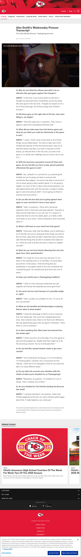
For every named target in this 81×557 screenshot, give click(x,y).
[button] (40, 65)
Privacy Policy (40, 524)
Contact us (40, 531)
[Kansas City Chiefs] (40, 515)
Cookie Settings (6, 553)
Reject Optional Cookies (69, 553)
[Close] (78, 539)
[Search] (74, 11)
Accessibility (40, 534)
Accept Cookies (54, 553)
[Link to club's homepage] (4, 10)
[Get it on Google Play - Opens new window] (47, 506)
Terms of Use (40, 528)
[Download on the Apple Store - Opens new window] (33, 506)
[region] (40, 546)
